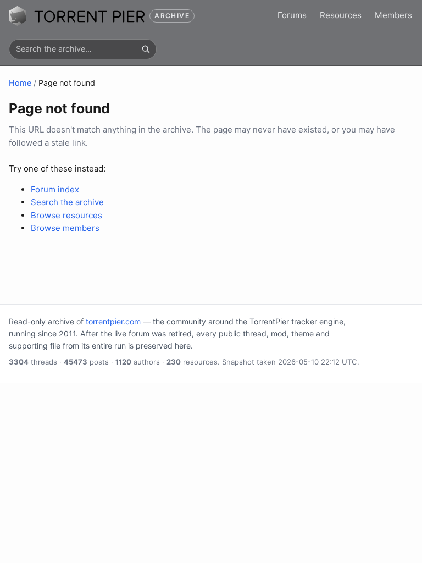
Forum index (55, 189)
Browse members (65, 228)
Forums (292, 15)
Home (20, 82)
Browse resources (66, 215)
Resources (341, 15)
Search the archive (67, 202)
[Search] (145, 49)
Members (393, 15)
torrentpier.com (113, 321)
